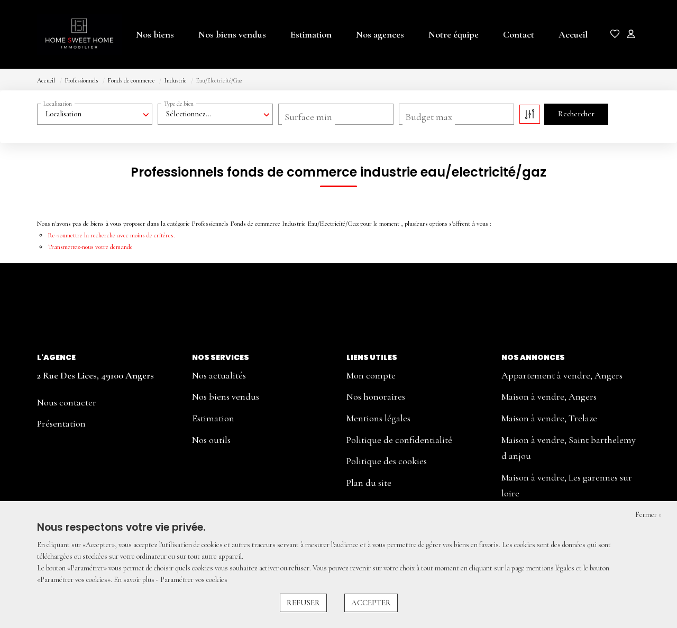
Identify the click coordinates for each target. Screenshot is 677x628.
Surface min (308, 117)
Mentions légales (378, 418)
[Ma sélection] (615, 35)
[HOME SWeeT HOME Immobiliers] (72, 34)
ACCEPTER (371, 602)
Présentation (61, 423)
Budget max (428, 117)
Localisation (57, 103)
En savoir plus (135, 579)
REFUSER (303, 602)
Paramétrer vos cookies (193, 579)
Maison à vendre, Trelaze (549, 418)
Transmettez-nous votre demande (90, 247)
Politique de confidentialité (399, 440)
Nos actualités (219, 375)
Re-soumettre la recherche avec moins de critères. (111, 235)
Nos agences (380, 34)
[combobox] (95, 114)
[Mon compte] (631, 35)
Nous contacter (66, 402)
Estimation (311, 34)
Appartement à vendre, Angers (562, 375)
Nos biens (155, 34)
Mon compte (371, 375)
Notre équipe (453, 34)
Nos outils (211, 440)
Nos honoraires (375, 396)
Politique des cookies (386, 461)
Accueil (573, 34)
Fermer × (648, 514)
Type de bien (179, 103)
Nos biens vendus (232, 34)
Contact (518, 34)
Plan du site (368, 482)
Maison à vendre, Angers (549, 396)
